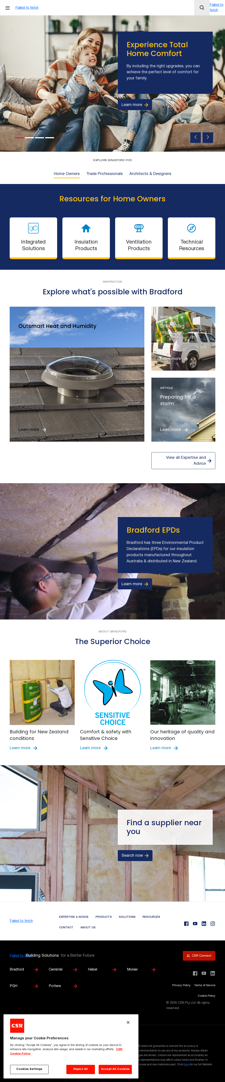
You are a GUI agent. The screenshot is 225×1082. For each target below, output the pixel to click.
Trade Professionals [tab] (104, 174)
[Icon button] (202, 7)
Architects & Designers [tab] (150, 174)
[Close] (128, 1022)
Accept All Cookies (115, 1069)
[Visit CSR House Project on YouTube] (204, 973)
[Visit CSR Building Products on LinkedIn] (212, 973)
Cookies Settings (29, 1069)
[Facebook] (186, 924)
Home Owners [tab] (67, 174)
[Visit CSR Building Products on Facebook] (195, 973)
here (186, 1064)
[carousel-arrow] (195, 137)
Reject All (80, 1069)
